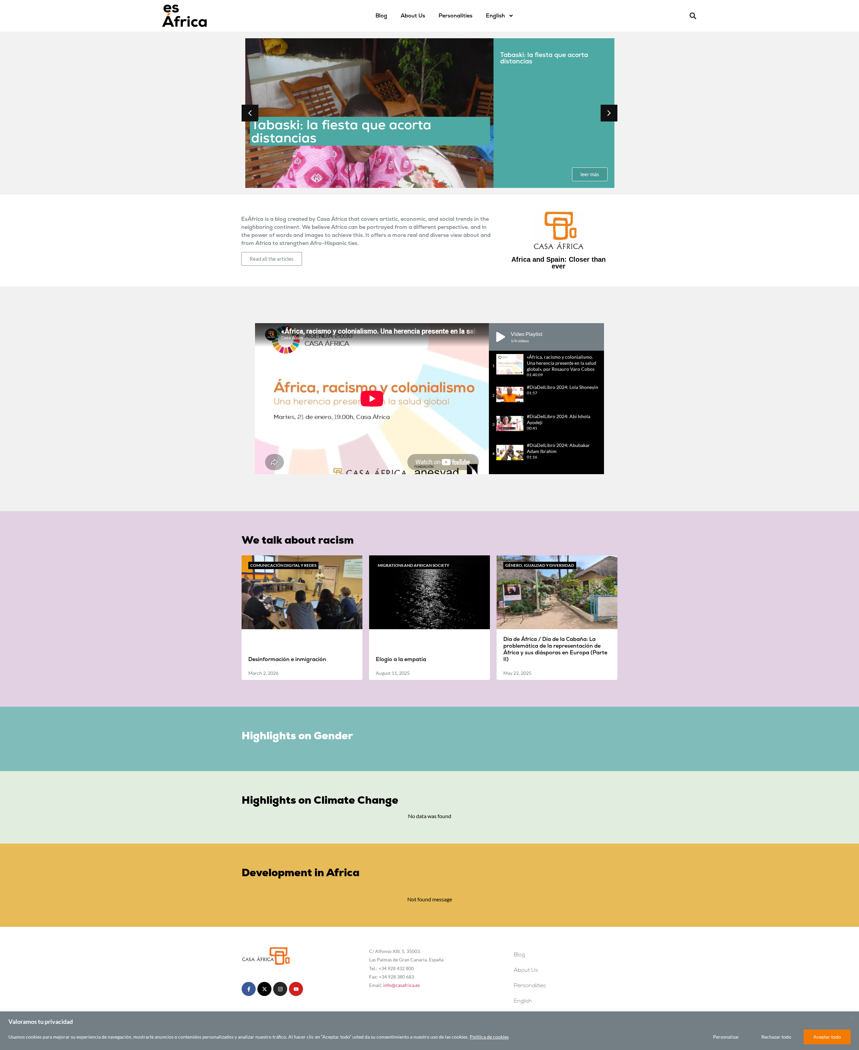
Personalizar (726, 1037)
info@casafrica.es (401, 985)
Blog (381, 15)
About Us (413, 15)
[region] (429, 1030)
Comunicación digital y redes (283, 565)
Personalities (455, 15)
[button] (693, 15)
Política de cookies (489, 1037)
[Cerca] (852, 1017)
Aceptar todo (827, 1037)
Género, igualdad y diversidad (539, 565)
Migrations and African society (413, 565)
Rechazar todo (776, 1037)
